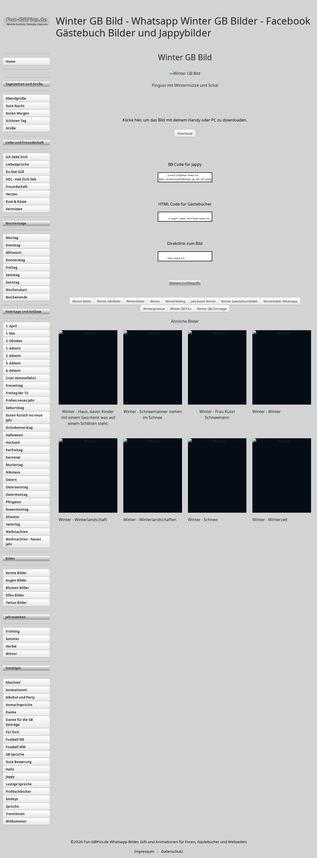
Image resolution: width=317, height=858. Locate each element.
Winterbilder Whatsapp (280, 301)
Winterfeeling (175, 301)
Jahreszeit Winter (203, 301)
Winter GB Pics (180, 308)
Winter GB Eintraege (212, 308)
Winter (155, 301)
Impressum (144, 851)
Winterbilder (135, 301)
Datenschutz (172, 851)
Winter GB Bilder (109, 301)
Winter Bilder (81, 301)
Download (184, 133)
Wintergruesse (154, 308)
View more (88, 367)
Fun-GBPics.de (96, 841)
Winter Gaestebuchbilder (239, 301)
